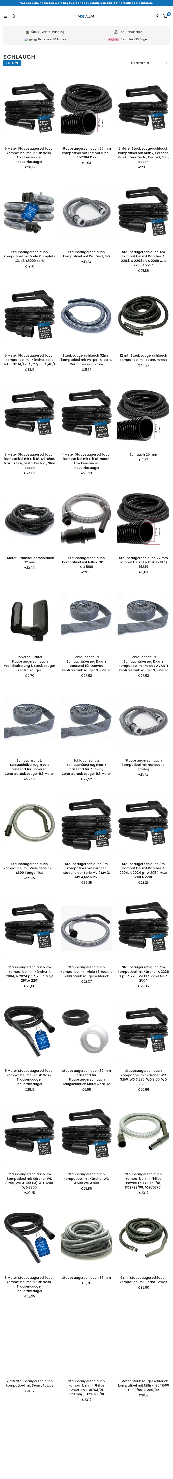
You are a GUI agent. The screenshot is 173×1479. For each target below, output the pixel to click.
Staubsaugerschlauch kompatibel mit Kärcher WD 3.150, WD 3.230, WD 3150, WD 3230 (143, 1077)
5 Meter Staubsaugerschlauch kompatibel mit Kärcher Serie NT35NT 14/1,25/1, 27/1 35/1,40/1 (29, 359)
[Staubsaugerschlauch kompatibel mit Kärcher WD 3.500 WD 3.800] (87, 1135)
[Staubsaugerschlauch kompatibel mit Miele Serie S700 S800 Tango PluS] (30, 825)
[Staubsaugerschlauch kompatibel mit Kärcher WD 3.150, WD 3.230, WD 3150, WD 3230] (143, 1031)
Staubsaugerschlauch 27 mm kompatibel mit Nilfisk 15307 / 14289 (143, 562)
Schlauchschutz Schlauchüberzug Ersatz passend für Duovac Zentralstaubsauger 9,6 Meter (86, 663)
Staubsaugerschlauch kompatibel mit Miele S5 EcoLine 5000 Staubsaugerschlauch (86, 971)
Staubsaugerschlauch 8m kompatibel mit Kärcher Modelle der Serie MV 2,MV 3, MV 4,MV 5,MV (86, 870)
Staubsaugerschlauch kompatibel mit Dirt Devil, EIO (86, 254)
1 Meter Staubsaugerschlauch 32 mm (29, 560)
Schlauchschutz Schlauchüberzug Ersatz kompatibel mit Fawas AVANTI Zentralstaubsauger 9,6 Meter (143, 663)
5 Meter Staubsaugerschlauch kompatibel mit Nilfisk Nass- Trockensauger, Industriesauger (30, 155)
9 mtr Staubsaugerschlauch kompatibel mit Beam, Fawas (143, 1279)
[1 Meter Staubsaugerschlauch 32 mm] (30, 519)
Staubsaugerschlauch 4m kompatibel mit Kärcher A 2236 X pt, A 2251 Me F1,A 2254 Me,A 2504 (143, 974)
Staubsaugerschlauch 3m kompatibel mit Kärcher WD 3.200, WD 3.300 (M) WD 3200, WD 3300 (29, 1181)
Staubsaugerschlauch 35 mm (86, 1277)
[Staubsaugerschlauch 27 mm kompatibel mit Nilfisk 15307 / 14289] (143, 519)
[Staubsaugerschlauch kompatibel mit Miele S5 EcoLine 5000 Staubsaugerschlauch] (87, 928)
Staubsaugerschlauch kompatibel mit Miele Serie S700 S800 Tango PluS (29, 868)
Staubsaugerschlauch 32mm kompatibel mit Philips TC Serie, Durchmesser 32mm (86, 359)
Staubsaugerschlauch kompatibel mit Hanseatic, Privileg (143, 764)
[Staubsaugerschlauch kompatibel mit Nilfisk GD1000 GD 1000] (87, 519)
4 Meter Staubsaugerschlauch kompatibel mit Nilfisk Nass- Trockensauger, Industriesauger (86, 461)
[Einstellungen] (157, 16)
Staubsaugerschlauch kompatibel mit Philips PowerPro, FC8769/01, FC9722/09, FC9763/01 (143, 1181)
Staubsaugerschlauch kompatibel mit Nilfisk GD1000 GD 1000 (86, 562)
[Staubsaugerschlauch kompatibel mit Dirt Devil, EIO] (87, 213)
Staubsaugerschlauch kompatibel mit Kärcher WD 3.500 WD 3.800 (86, 1178)
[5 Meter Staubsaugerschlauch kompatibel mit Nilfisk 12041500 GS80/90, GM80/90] (143, 1342)
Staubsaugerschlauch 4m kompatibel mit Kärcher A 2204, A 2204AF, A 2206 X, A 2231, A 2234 (143, 258)
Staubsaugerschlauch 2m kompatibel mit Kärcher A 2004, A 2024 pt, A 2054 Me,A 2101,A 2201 (29, 974)
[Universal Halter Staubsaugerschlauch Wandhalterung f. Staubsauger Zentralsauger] (30, 618)
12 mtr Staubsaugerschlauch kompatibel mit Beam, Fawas (143, 357)
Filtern (12, 63)
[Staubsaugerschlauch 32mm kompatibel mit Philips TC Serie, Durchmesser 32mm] (87, 316)
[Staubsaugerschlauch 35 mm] (87, 1238)
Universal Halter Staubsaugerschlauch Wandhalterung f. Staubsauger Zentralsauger (29, 663)
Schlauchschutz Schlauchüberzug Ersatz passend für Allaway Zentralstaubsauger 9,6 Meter (86, 767)
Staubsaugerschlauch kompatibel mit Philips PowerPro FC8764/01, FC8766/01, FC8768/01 (86, 1388)
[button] (165, 16)
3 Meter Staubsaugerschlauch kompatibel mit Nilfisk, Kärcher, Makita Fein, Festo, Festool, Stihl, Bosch (29, 461)
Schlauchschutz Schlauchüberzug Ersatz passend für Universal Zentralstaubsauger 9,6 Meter (29, 767)
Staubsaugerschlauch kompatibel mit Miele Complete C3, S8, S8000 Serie (29, 256)
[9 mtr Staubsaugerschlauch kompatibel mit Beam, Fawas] (143, 1238)
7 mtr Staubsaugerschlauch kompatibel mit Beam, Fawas (29, 1383)
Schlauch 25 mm (143, 454)
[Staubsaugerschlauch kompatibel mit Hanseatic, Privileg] (143, 721)
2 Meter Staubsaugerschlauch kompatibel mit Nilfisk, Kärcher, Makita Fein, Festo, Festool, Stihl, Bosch (143, 155)
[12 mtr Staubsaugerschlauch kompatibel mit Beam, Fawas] (143, 316)
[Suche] (13, 16)
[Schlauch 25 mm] (143, 415)
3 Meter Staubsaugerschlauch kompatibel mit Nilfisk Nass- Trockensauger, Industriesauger (30, 1284)
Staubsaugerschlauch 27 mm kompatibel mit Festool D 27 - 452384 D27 (86, 153)
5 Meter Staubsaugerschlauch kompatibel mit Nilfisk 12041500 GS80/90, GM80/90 (143, 1385)
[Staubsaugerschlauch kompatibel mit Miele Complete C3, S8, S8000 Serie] (30, 213)
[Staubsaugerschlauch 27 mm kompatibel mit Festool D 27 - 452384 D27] (87, 109)
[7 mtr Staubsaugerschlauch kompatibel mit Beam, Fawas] (30, 1342)
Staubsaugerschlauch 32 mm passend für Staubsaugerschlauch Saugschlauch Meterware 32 (86, 1077)
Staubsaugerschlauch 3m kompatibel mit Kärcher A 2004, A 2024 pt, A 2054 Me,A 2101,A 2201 (143, 870)
